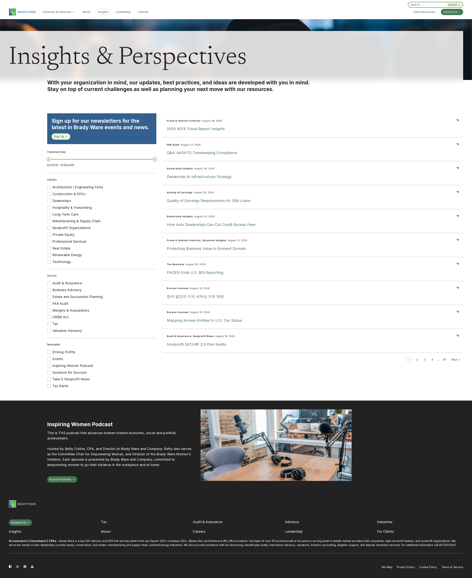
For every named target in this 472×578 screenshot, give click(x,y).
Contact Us (450, 11)
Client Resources (424, 11)
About (86, 11)
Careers (143, 11)
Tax (104, 522)
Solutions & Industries (57, 11)
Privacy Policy (406, 567)
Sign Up (59, 136)
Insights (103, 11)
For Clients (385, 531)
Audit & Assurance (207, 522)
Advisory (292, 522)
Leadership (123, 11)
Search (452, 4)
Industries (385, 522)
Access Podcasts (60, 479)
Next (454, 359)
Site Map (387, 567)
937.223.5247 (447, 544)
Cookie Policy (428, 567)
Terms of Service (452, 567)
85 (444, 359)
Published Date (56, 151)
